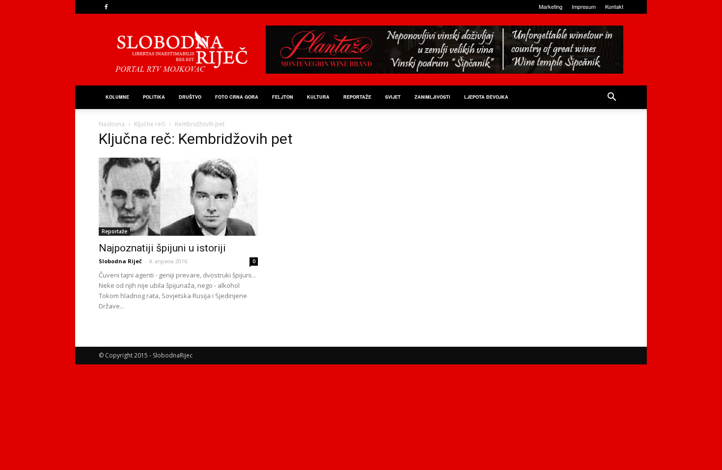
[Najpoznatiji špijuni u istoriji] (178, 197)
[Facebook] (106, 7)
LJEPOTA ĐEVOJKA (486, 97)
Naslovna (112, 124)
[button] (611, 98)
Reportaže (357, 97)
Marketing (550, 6)
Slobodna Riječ (120, 261)
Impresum (584, 6)
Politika (154, 97)
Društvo (190, 97)
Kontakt (614, 6)
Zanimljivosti (432, 97)
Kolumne (117, 97)
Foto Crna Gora (236, 97)
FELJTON (282, 97)
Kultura (318, 97)
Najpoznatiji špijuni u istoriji (162, 248)
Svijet (393, 97)
